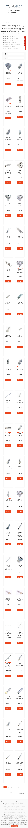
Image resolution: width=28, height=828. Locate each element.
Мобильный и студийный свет (11, 44)
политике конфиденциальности (17, 824)
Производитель (6, 22)
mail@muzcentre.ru (14, 14)
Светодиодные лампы (9, 46)
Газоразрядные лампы (9, 36)
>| (5, 789)
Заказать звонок (14, 16)
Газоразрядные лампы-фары (11, 38)
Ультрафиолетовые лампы (10, 48)
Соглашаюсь (14, 826)
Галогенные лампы (8, 40)
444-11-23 (14, 12)
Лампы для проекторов (9, 42)
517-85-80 (14, 10)
